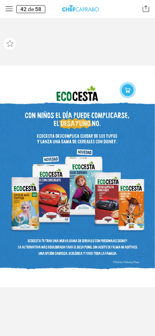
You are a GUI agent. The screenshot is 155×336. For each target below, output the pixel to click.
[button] (9, 9)
